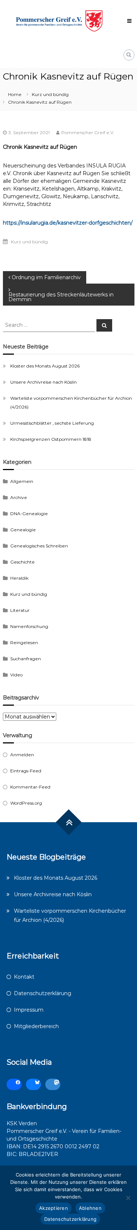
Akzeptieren (53, 1208)
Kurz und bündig (50, 94)
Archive (18, 497)
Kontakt (24, 977)
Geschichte (22, 562)
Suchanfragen (25, 658)
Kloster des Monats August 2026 (45, 366)
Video (16, 674)
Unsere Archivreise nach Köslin (43, 382)
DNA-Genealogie (29, 513)
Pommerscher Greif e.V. (87, 132)
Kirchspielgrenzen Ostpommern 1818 (50, 439)
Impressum (28, 1009)
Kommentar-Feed (30, 787)
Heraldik (19, 578)
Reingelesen (24, 642)
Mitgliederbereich (36, 1026)
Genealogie (23, 529)
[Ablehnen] (128, 1197)
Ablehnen (90, 1208)
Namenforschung (29, 626)
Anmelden (22, 754)
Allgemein (21, 481)
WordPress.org (26, 803)
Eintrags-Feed (25, 770)
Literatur (20, 610)
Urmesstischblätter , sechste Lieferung (52, 423)
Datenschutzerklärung (42, 993)
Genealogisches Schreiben (39, 545)
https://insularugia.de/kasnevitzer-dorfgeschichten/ (68, 222)
